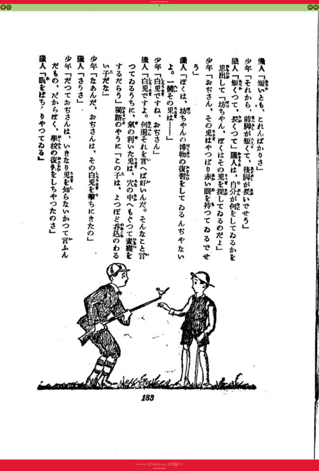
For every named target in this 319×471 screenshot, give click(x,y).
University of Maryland (159, 1)
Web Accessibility (156, 468)
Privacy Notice (163, 468)
